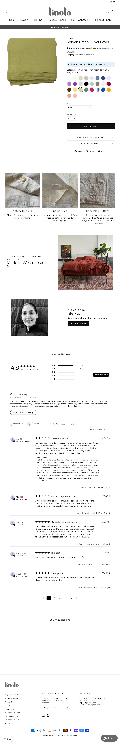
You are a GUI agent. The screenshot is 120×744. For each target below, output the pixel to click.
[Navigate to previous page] (43, 598)
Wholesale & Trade (12, 713)
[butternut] (75, 90)
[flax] (86, 78)
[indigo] (97, 78)
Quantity (72, 114)
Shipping (70, 55)
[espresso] (69, 90)
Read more (75, 453)
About (7, 723)
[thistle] (69, 84)
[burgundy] (92, 90)
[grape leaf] (97, 84)
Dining (38, 20)
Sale (72, 20)
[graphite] (86, 90)
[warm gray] (80, 84)
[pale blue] (92, 78)
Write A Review (101, 375)
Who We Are (79, 324)
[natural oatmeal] (80, 78)
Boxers (52, 20)
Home (69, 38)
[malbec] (109, 84)
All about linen (102, 20)
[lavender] (109, 78)
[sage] (92, 84)
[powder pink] (103, 84)
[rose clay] (69, 96)
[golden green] (80, 90)
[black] (86, 84)
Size (69, 103)
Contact (83, 20)
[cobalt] (103, 90)
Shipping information (91, 137)
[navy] (103, 78)
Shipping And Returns (14, 695)
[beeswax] (109, 90)
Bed (12, 20)
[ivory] (75, 78)
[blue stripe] (97, 90)
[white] (69, 78)
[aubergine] (75, 84)
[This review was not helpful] (107, 488)
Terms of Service (11, 698)
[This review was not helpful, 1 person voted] (108, 587)
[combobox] (42, 424)
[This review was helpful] (102, 488)
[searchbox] (18, 424)
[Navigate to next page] (77, 598)
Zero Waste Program (13, 716)
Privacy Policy (10, 702)
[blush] (75, 96)
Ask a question (91, 143)
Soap (63, 20)
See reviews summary (102, 48)
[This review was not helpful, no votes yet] (107, 544)
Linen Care (9, 709)
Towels (24, 20)
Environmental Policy (13, 720)
